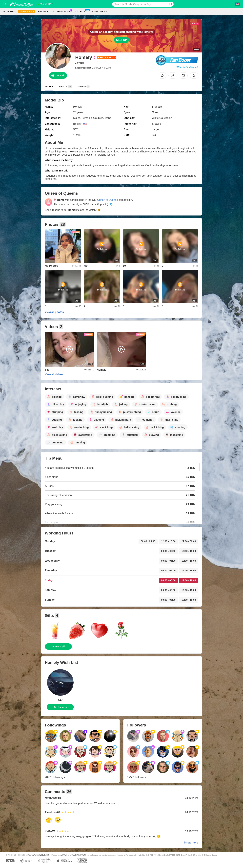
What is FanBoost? (187, 67)
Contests (79, 11)
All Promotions (61, 11)
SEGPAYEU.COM (78, 855)
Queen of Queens (107, 199)
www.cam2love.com (40, 855)
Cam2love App (99, 11)
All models (9, 11)
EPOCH (64, 855)
